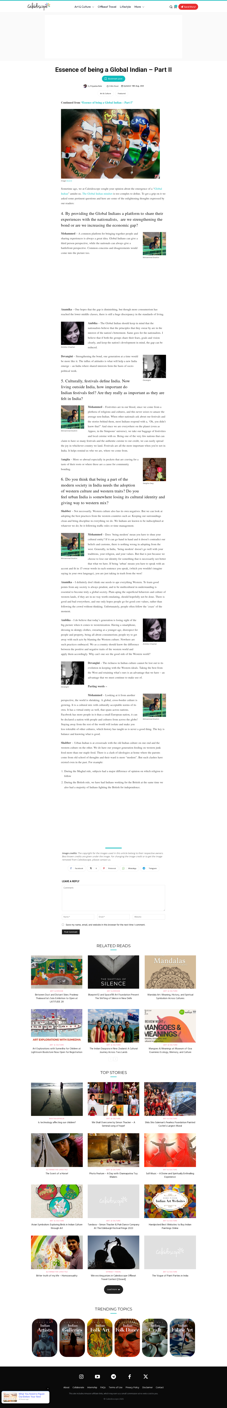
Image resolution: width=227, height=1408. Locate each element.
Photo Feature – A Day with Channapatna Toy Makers (113, 1175)
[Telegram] (113, 1377)
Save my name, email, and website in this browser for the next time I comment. (105, 924)
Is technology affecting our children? (57, 1123)
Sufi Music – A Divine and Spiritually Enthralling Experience (170, 1175)
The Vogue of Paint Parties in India (170, 1276)
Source (69, 181)
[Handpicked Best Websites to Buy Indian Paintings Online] (170, 1201)
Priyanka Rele (96, 86)
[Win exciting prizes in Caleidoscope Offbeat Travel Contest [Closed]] (113, 1252)
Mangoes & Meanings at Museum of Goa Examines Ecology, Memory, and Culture (170, 1050)
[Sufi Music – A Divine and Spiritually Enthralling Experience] (170, 1150)
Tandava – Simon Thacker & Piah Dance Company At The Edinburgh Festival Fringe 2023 (113, 1226)
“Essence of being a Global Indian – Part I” (107, 102)
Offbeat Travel (113, 1272)
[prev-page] (110, 1059)
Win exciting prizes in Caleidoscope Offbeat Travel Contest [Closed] (113, 1277)
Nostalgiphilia (56, 1118)
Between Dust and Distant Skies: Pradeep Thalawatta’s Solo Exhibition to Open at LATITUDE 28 (56, 998)
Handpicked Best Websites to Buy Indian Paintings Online (170, 1226)
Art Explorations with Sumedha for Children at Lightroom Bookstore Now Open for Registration (56, 1050)
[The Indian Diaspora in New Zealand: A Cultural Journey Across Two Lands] (113, 1026)
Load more (112, 1289)
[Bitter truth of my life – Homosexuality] (57, 1252)
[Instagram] (81, 1377)
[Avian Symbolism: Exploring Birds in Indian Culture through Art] (57, 1201)
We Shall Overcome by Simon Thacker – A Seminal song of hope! (113, 1124)
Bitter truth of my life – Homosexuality (56, 1276)
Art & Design (56, 991)
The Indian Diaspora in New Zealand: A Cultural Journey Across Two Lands (114, 1050)
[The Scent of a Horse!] (57, 1150)
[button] (171, 7)
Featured (122, 93)
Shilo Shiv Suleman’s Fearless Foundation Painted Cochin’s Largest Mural (170, 1124)
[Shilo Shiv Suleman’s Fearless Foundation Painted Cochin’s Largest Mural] (170, 1099)
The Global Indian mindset (97, 193)
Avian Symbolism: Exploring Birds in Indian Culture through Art (56, 1226)
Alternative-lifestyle (57, 1169)
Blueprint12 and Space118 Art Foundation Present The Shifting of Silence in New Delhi (113, 996)
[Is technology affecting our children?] (57, 1099)
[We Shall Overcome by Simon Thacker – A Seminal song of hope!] (113, 1099)
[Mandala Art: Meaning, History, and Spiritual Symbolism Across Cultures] (170, 972)
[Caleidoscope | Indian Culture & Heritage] (41, 7)
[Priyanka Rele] (85, 86)
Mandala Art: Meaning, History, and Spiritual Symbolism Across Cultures (170, 996)
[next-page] (115, 1059)
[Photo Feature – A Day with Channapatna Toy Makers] (113, 1150)
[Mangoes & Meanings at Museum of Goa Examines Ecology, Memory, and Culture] (170, 1026)
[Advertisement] (113, 36)
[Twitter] (145, 1377)
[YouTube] (97, 1377)
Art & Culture (105, 93)
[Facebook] (129, 1377)
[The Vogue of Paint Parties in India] (170, 1252)
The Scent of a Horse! (57, 1174)
